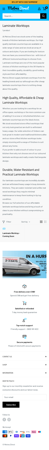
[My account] (39, 8)
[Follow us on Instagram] (9, 419)
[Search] (43, 16)
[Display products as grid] (41, 222)
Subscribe (11, 404)
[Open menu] (4, 9)
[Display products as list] (45, 222)
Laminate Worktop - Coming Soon (11, 234)
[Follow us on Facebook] (4, 419)
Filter (8, 221)
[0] (44, 8)
